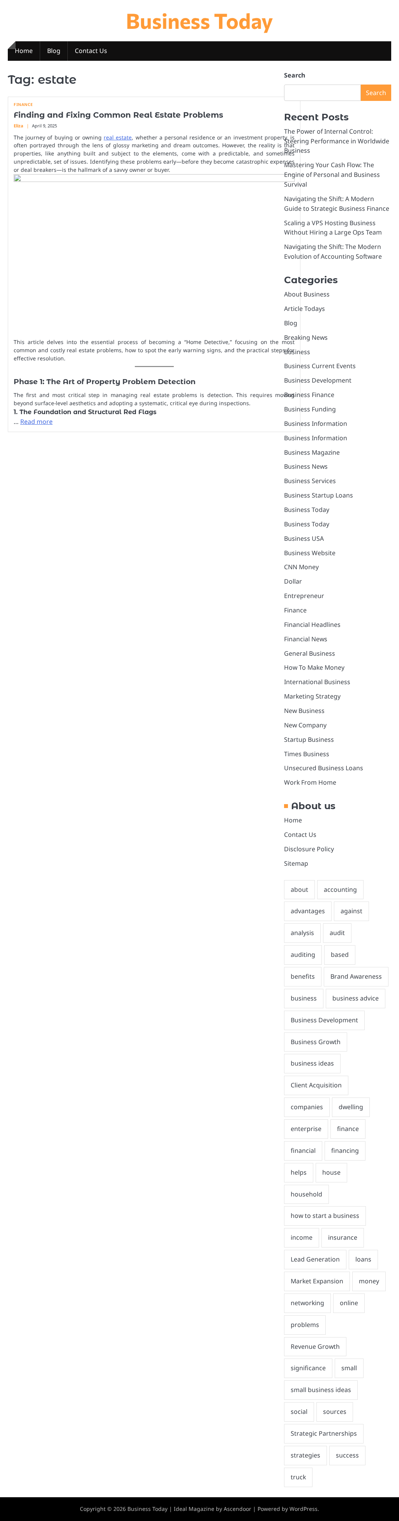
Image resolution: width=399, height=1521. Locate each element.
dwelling (351, 1107)
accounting (340, 889)
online (349, 1303)
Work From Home (310, 782)
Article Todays (304, 308)
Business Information (315, 423)
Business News (306, 466)
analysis (302, 932)
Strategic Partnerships (324, 1433)
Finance (23, 104)
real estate (118, 137)
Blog (53, 50)
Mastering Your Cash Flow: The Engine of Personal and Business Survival (332, 175)
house (331, 1172)
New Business (304, 710)
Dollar (293, 581)
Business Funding (310, 409)
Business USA (304, 538)
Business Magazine (312, 452)
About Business (307, 294)
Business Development (317, 380)
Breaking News (306, 337)
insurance (342, 1237)
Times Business (306, 754)
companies (307, 1107)
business (304, 998)
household (306, 1194)
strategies (305, 1455)
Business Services (310, 480)
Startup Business (309, 739)
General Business (309, 653)
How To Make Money (314, 667)
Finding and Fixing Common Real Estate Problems (118, 115)
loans (363, 1259)
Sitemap (296, 863)
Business (297, 352)
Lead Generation (315, 1259)
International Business (317, 682)
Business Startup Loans (318, 495)
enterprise (306, 1128)
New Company (305, 725)
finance (348, 1128)
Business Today (199, 20)
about (299, 889)
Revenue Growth (315, 1346)
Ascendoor (237, 1508)
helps (299, 1172)
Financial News (305, 639)
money (369, 1281)
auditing (303, 954)
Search (294, 75)
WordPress (304, 1508)
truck (298, 1477)
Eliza (18, 126)
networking (307, 1303)
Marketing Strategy (312, 696)
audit (337, 932)
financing (345, 1150)
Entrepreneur (304, 595)
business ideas (312, 1063)
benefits (303, 976)
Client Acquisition (316, 1085)
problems (305, 1324)
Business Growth (316, 1042)
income (301, 1237)
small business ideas (321, 1389)
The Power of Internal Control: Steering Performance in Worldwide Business (336, 141)
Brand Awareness (356, 976)
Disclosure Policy (309, 849)
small (349, 1368)
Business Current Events (320, 366)
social (299, 1411)
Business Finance (309, 394)
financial (303, 1150)
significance (308, 1368)
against (351, 911)
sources (334, 1411)
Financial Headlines (312, 624)
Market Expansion (317, 1281)
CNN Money (301, 567)
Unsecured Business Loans (323, 768)
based (340, 954)
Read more (36, 421)
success (347, 1455)
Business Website (309, 553)
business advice (355, 998)
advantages (308, 911)
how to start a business (325, 1215)
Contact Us (91, 50)
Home (24, 50)
